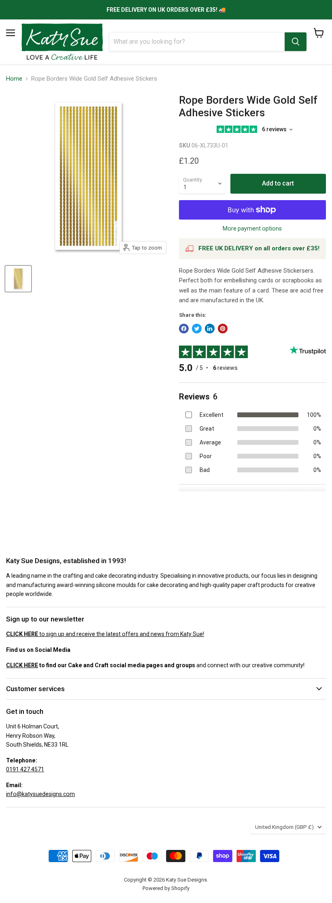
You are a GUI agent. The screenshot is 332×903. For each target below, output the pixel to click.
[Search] (295, 41)
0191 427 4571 (25, 769)
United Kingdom (284, 827)
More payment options (252, 228)
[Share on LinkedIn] (210, 328)
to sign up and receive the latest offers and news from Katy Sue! (105, 634)
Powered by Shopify (166, 888)
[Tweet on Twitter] (197, 328)
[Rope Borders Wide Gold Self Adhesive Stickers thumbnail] (18, 279)
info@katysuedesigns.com (40, 794)
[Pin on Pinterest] (223, 328)
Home (14, 78)
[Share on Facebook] (184, 328)
